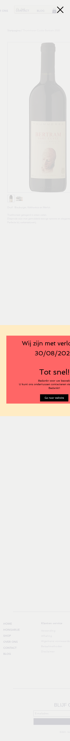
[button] (60, 10)
